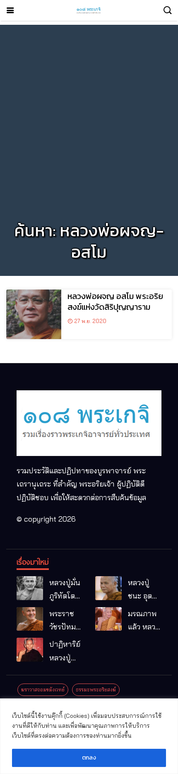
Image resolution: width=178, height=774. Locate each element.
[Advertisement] (89, 113)
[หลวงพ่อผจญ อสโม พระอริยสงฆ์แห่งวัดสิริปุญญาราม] (33, 314)
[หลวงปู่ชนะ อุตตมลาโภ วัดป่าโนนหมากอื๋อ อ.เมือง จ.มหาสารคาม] (108, 588)
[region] (89, 736)
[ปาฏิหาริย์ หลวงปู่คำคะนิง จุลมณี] (30, 650)
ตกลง (89, 757)
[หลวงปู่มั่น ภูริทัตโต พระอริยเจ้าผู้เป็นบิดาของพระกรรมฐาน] (30, 588)
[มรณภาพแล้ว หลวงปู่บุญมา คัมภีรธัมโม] (108, 619)
